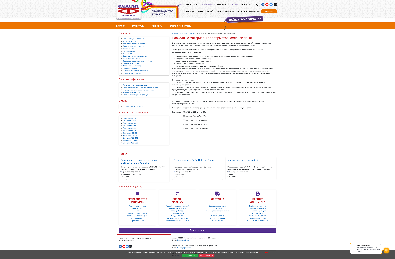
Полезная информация (131, 79)
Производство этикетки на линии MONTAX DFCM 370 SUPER (138, 161)
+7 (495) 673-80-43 (191, 5)
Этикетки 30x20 (129, 118)
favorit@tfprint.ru (183, 240)
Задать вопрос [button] (197, 230)
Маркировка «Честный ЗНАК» (244, 160)
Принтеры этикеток (131, 63)
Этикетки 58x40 (129, 123)
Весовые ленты (129, 49)
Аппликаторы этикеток (132, 66)
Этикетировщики (130, 68)
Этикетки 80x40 (129, 128)
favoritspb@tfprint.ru (184, 248)
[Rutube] (275, 4)
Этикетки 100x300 (130, 143)
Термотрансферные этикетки (135, 44)
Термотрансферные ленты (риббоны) (138, 61)
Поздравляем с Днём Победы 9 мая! (194, 160)
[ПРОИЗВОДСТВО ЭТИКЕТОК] (129, 11)
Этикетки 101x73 (130, 135)
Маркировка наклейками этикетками (138, 90)
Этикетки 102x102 (130, 138)
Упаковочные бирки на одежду (135, 95)
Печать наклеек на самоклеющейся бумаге (140, 87)
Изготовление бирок (131, 58)
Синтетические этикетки (133, 46)
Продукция (125, 33)
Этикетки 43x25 (129, 121)
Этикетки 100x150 (130, 140)
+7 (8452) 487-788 (245, 5)
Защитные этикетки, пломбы (135, 56)
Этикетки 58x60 (129, 126)
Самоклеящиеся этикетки (133, 39)
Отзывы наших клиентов (133, 106)
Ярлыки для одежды (131, 92)
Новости (123, 154)
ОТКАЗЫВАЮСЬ (206, 255)
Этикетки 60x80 (129, 131)
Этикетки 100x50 (130, 133)
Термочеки (127, 53)
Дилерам (269, 11)
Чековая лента (129, 51)
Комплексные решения (132, 73)
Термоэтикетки (129, 41)
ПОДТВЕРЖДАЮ (189, 255)
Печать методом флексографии (136, 85)
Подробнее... (264, 252)
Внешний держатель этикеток (135, 71)
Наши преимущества (130, 186)
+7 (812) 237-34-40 (221, 5)
